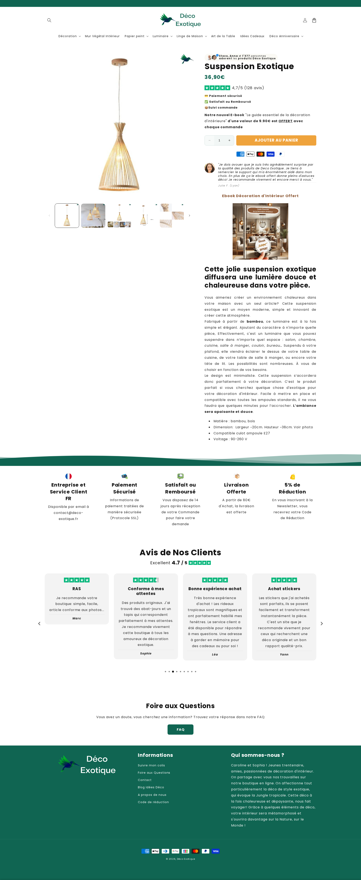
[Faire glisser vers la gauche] (49, 215)
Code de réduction (153, 802)
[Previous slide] (39, 623)
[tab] (165, 671)
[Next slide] (321, 623)
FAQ (180, 729)
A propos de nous (152, 795)
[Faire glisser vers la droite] (189, 215)
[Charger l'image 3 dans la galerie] (119, 216)
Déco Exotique (186, 859)
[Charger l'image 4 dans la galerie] (145, 216)
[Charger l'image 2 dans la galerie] (93, 216)
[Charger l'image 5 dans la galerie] (172, 216)
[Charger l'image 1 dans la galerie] (67, 216)
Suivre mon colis (151, 765)
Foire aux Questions (154, 773)
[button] (49, 20)
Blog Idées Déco (151, 787)
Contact (145, 780)
